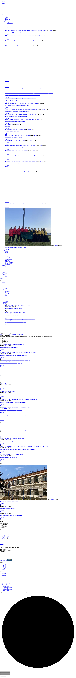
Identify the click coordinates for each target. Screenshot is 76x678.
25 (2, 538)
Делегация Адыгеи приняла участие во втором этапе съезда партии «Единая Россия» (11, 386)
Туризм (6, 18)
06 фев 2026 (7, 87)
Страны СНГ (7, 293)
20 (4, 537)
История (6, 251)
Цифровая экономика (8, 286)
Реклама (3, 1)
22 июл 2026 (7, 170)
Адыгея (3, 28)
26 (3, 538)
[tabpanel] (38, 363)
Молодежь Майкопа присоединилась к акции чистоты (12, 142)
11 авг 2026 (7, 34)
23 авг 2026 (2, 388)
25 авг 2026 (7, 118)
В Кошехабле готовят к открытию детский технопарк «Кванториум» (13, 137)
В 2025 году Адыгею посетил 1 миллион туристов (11, 168)
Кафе (5, 266)
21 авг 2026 (2, 349)
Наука (3, 250)
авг (5, 304)
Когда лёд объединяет (7, 126)
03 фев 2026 (7, 92)
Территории (4, 255)
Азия (7, 26)
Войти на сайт (3, 676)
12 (3, 536)
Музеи (6, 270)
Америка (8, 24)
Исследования (7, 287)
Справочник (4, 273)
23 (8, 537)
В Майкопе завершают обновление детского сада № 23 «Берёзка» (8, 457)
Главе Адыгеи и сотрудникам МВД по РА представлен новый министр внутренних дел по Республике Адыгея (19, 32)
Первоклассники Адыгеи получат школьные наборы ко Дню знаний (9, 347)
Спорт (6, 20)
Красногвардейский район (9, 262)
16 (8, 536)
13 (4, 536)
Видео (6, 276)
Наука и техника (5, 302)
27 (4, 538)
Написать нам (4, 2)
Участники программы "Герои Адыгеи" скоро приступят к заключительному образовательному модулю (18, 42)
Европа (8, 22)
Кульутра (6, 252)
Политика (6, 15)
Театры (6, 269)
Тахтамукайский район (9, 258)
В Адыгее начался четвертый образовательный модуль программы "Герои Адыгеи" (16, 37)
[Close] (0, 280)
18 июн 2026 (7, 175)
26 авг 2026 (7, 113)
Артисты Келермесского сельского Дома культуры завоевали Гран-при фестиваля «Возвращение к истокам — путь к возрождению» (17, 449)
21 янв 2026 (7, 107)
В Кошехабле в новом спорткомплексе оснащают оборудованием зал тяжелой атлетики (16, 116)
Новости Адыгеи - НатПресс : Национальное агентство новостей (12, 334)
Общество (6, 134)
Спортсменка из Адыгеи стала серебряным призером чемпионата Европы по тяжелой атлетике (17, 111)
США (6, 292)
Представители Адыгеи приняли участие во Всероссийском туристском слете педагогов (16, 163)
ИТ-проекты (7, 284)
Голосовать (2, 527)
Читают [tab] (4, 340)
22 (7, 537)
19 (3, 537)
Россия (3, 14)
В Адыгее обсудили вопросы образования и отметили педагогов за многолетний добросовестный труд (13, 355)
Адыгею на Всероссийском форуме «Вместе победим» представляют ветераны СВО (15, 157)
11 (2, 536)
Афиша (3, 272)
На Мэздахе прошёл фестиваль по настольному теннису (12, 131)
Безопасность (7, 285)
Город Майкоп (7, 256)
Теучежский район (8, 260)
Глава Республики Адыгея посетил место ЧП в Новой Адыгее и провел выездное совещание (17, 105)
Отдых (3, 265)
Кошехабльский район (8, 259)
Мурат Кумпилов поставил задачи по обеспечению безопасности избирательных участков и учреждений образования (15, 433)
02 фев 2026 (7, 97)
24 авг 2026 (7, 128)
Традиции (6, 253)
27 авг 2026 (7, 139)
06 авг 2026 (7, 44)
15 (7, 536)
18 (2, 537)
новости (1, 544)
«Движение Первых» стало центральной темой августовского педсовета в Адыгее (11, 363)
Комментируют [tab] (5, 341)
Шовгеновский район (8, 263)
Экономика (7, 16)
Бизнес (6, 288)
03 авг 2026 (7, 49)
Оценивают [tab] (4, 342)
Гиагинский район (8, 261)
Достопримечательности (9, 271)
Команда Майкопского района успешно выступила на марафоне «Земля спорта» (15, 121)
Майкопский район (8, 264)
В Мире (3, 21)
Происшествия (7, 19)
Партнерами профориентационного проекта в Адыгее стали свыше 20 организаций (15, 147)
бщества (6, 300)
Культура (6, 17)
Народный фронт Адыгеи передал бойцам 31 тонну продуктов (13, 152)
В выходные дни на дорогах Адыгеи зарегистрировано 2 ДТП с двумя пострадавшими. (16, 100)
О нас (3, 3)
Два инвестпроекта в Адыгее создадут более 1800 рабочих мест (8, 441)
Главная (3, 282)
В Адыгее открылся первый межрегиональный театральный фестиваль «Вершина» (11, 410)
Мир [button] (3, 289)
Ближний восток (10, 23)
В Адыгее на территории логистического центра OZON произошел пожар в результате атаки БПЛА (13, 402)
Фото (5, 275)
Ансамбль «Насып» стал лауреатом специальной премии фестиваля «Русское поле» (16, 247)
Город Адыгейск (7, 257)
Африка (8, 27)
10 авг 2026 (7, 39)
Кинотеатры (7, 268)
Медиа (3, 274)
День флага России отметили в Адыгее (5, 394)
